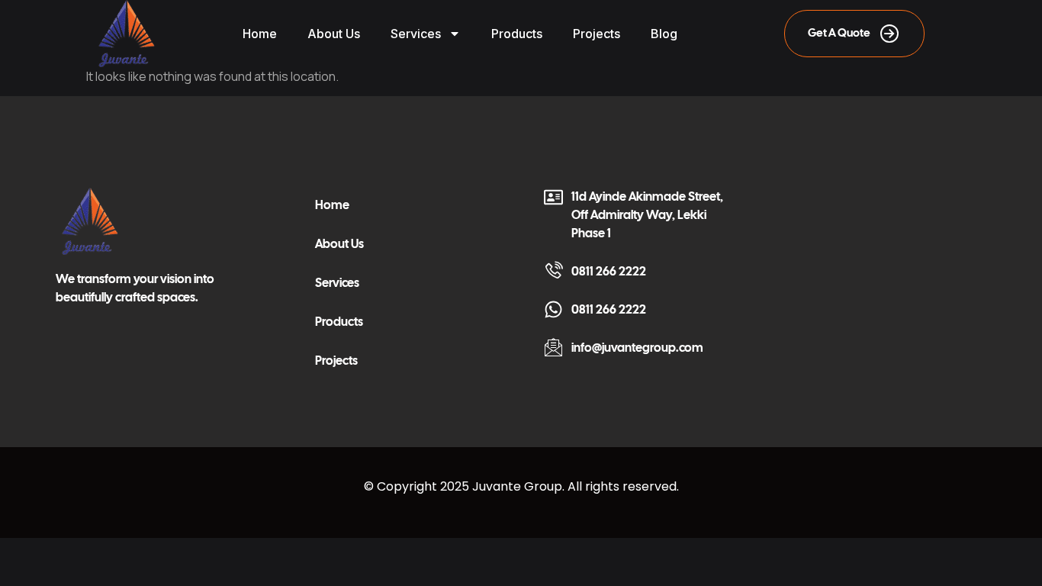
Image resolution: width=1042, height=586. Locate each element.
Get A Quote (839, 32)
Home (260, 33)
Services (416, 33)
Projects (596, 33)
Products (516, 33)
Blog (664, 33)
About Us (333, 33)
